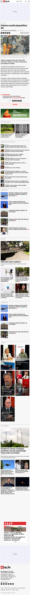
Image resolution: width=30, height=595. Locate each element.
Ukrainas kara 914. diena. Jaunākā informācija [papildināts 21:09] (14, 155)
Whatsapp (20, 97)
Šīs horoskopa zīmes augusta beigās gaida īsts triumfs (16, 177)
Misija (9, 588)
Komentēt (15, 104)
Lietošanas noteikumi (21, 588)
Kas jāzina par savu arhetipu (12, 167)
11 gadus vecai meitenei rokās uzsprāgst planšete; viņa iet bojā (15, 186)
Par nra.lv (2, 588)
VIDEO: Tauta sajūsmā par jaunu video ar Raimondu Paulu (15, 163)
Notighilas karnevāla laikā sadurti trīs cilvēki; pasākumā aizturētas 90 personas (16, 146)
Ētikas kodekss (8, 589)
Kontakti (17, 589)
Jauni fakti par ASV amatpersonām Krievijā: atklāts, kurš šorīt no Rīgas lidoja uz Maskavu (7, 472)
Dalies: (10, 100)
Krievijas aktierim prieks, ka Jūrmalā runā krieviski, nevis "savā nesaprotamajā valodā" (17, 181)
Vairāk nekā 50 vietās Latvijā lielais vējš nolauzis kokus (6, 136)
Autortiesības (3, 589)
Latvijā (4, 23)
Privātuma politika (14, 588)
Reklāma (6, 588)
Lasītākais (4, 190)
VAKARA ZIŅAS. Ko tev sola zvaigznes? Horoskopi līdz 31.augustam (15, 159)
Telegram (14, 97)
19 (28, 229)
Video (3, 342)
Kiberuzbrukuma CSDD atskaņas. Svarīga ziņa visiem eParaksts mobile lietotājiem (7, 295)
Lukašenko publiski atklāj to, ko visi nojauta (18, 211)
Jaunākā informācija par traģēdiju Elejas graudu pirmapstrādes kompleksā (22, 489)
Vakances (13, 589)
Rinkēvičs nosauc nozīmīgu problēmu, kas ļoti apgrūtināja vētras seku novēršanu (13, 451)
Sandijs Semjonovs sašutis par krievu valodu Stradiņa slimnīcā (18, 228)
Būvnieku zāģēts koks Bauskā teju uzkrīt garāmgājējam (21, 136)
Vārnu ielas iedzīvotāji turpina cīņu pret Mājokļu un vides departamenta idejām (22, 279)
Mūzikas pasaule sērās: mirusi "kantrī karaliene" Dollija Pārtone (22, 471)
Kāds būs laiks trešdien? (11, 262)
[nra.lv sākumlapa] (6, 1)
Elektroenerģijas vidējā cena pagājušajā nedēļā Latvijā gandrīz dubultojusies (7, 279)
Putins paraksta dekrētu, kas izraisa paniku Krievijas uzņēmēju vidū (18, 203)
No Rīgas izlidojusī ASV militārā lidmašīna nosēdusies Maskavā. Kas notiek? (18, 194)
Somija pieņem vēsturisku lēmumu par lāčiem (19, 219)
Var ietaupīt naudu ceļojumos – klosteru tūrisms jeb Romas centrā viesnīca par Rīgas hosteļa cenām (16, 172)
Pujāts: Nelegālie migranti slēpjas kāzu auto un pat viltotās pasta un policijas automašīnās (22, 295)
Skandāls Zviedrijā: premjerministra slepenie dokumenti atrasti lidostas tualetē (17, 150)
